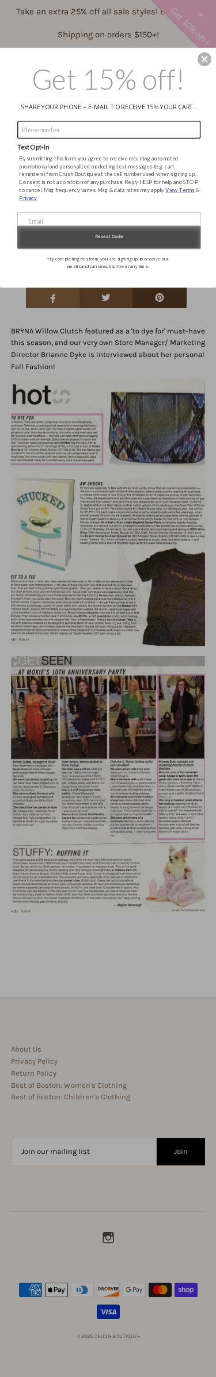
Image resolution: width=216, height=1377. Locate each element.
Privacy (27, 197)
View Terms (179, 189)
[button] (204, 59)
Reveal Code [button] (109, 236)
